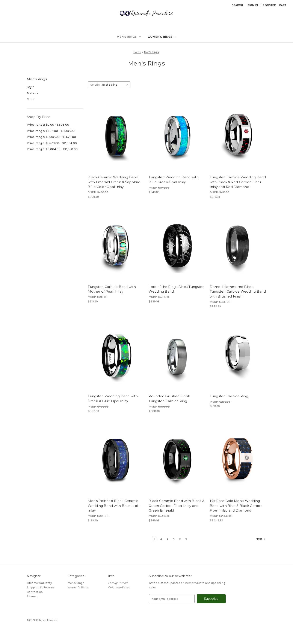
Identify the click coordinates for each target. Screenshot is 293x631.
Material (33, 93)
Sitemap (32, 596)
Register (269, 5)
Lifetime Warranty (39, 583)
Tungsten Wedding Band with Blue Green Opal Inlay (174, 179)
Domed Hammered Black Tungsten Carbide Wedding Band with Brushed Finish (238, 291)
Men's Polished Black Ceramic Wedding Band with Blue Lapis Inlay (113, 505)
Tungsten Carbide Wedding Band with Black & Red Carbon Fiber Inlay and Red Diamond (238, 182)
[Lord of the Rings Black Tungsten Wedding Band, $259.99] (176, 245)
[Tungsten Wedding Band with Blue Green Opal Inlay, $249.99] (176, 135)
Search (237, 5)
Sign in (253, 5)
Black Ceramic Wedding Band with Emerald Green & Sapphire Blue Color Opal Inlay (114, 182)
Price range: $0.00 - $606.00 (48, 124)
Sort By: (95, 84)
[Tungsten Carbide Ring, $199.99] (238, 354)
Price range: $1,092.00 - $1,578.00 (51, 137)
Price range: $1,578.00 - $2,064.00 (52, 143)
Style (30, 87)
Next (259, 539)
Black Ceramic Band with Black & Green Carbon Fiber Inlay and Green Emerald (176, 505)
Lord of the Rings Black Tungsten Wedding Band (176, 289)
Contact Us (35, 592)
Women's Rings (160, 37)
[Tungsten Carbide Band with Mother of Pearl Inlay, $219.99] (115, 245)
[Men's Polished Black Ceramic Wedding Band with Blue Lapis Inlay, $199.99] (115, 459)
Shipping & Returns (41, 587)
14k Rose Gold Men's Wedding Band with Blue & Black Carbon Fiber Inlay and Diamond (236, 505)
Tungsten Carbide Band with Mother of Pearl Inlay (112, 289)
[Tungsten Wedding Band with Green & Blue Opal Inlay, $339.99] (115, 354)
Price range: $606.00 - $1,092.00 (51, 131)
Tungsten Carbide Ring (229, 396)
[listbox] (116, 85)
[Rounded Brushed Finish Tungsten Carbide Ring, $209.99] (176, 354)
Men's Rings (127, 37)
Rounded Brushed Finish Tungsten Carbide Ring (169, 398)
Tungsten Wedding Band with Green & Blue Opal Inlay (113, 398)
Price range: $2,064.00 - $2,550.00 (52, 149)
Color (31, 99)
